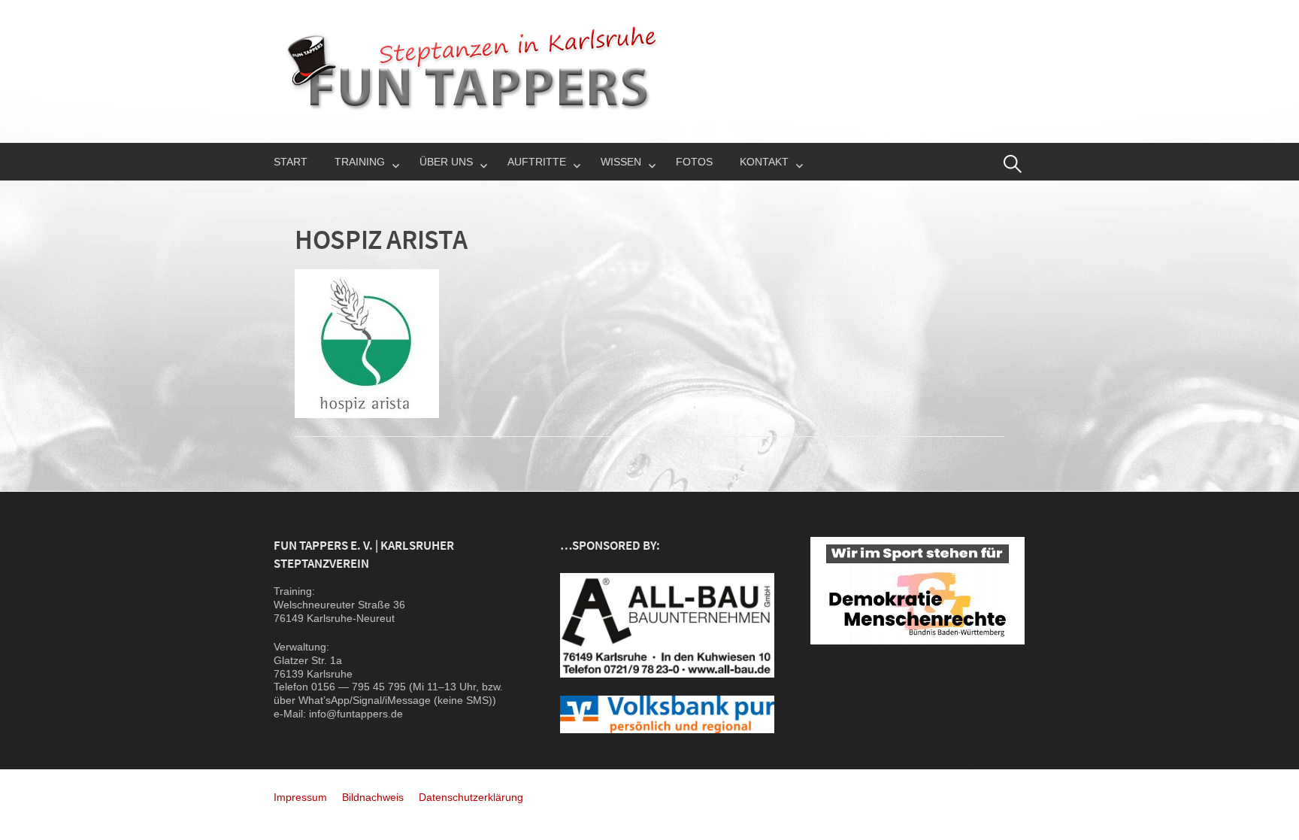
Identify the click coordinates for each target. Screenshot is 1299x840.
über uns (446, 162)
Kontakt (764, 162)
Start (290, 162)
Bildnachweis (373, 797)
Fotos (694, 162)
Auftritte (536, 162)
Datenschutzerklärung (471, 797)
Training (360, 162)
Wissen (621, 162)
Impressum (300, 797)
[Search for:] (1012, 164)
